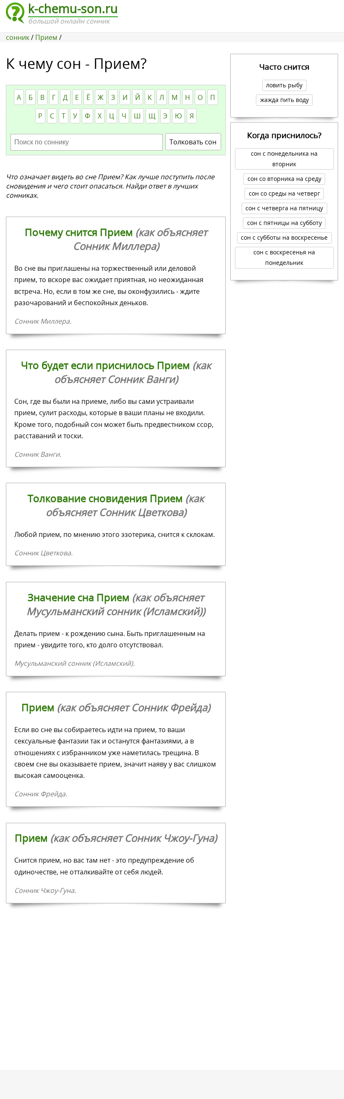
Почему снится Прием (116, 239)
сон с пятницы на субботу (284, 223)
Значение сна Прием (115, 604)
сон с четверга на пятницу (284, 208)
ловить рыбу (284, 85)
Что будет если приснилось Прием (116, 372)
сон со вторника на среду (284, 179)
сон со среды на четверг (284, 193)
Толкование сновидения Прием (116, 505)
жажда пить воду (284, 100)
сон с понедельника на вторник (284, 158)
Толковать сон (192, 142)
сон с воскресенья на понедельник (284, 257)
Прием (115, 707)
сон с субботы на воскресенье (284, 237)
